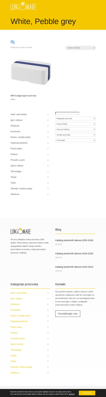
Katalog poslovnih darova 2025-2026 (74, 240)
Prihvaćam (87, 393)
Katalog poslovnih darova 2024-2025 (74, 253)
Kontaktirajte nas (67, 313)
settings (72, 394)
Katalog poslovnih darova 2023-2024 (74, 267)
